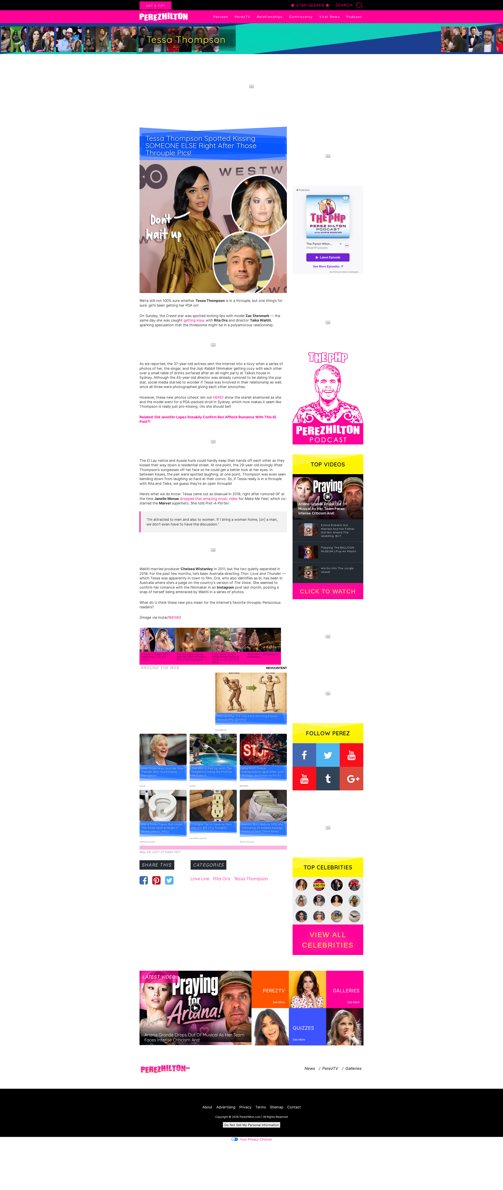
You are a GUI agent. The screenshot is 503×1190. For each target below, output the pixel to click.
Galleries (353, 1068)
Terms (260, 1107)
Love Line (200, 878)
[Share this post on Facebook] (144, 880)
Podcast (354, 17)
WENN (174, 617)
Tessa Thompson (251, 878)
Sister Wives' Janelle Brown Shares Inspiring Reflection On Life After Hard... (225, 658)
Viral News (329, 17)
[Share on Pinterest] (156, 880)
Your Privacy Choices (256, 1139)
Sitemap (276, 1107)
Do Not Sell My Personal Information (251, 1125)
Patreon (220, 17)
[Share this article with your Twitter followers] (169, 880)
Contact (294, 1107)
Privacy (245, 1107)
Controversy (301, 17)
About (207, 1107)
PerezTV (243, 17)
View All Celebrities (328, 940)
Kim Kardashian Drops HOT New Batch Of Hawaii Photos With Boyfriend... (192, 657)
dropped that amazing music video (209, 499)
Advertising (225, 1107)
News (310, 1068)
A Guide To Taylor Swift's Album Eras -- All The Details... (155, 657)
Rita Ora (221, 878)
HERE (217, 397)
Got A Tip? (155, 5)
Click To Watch (328, 591)
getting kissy (194, 320)
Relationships (270, 17)
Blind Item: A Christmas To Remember (263, 655)
